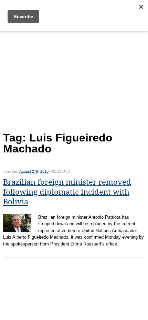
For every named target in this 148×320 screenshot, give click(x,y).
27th (35, 171)
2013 (44, 171)
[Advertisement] (74, 79)
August (25, 171)
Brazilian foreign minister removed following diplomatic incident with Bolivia (67, 192)
